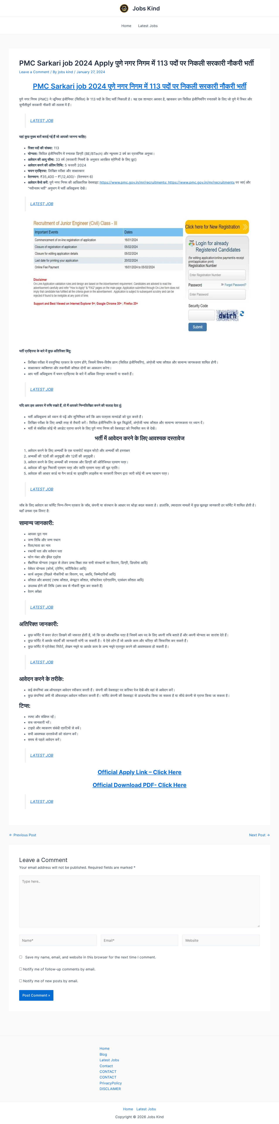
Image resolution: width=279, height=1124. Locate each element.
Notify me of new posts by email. (50, 981)
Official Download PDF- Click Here (140, 785)
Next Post (259, 835)
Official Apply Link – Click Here (140, 772)
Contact (106, 1066)
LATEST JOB (41, 120)
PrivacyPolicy (111, 1083)
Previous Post (22, 835)
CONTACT (108, 1071)
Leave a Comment (34, 72)
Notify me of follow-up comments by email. (59, 969)
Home (126, 26)
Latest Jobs (148, 26)
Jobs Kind (146, 8)
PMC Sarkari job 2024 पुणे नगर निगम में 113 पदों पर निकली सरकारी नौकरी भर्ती (139, 86)
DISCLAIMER (110, 1089)
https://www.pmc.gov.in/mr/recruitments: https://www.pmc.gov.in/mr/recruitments (167, 182)
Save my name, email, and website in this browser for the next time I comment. (90, 957)
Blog (103, 1054)
